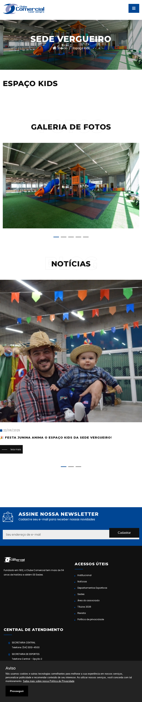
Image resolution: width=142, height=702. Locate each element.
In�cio (62, 48)
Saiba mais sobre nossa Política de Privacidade (48, 681)
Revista (81, 613)
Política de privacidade (90, 619)
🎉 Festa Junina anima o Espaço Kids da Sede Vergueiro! (56, 437)
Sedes (80, 594)
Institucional (84, 575)
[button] (63, 466)
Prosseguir (17, 691)
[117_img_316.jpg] (71, 185)
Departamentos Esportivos (92, 587)
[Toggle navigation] (134, 8)
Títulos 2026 (84, 606)
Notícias (82, 581)
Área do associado (88, 600)
